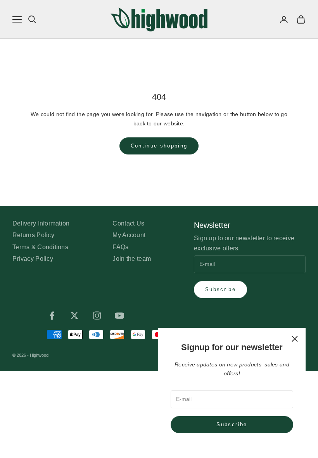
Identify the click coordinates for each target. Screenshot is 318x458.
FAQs (120, 247)
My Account (128, 235)
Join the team (131, 258)
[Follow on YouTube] (119, 316)
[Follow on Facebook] (52, 316)
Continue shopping (159, 146)
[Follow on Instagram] (97, 316)
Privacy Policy (32, 258)
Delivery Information (41, 223)
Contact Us (128, 223)
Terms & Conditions (40, 247)
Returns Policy (33, 235)
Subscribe (231, 424)
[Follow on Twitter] (74, 316)
